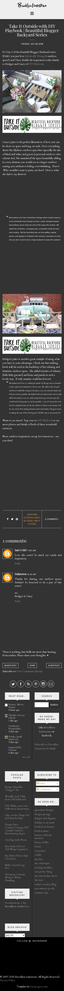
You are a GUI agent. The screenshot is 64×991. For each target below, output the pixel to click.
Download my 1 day (15, 903)
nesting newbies (43, 867)
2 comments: (51, 519)
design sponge (43, 814)
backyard (32, 514)
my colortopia (42, 863)
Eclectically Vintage (35, 56)
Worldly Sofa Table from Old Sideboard (15, 798)
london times (42, 831)
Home (32, 665)
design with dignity (45, 818)
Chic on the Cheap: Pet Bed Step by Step (17, 817)
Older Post (54, 665)
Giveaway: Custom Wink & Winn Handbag (15, 877)
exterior (28, 517)
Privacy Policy (7, 980)
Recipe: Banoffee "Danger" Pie (14, 788)
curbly (38, 855)
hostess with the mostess (43, 836)
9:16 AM (32, 574)
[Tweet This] (12, 519)
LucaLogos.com (38, 986)
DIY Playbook (36, 64)
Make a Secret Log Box (15, 866)
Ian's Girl (20, 550)
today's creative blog (45, 884)
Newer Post (10, 665)
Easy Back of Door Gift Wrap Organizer (16, 848)
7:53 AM (31, 550)
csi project (40, 850)
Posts (42, 783)
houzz (38, 846)
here (17, 906)
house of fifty (42, 842)
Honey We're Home (16, 706)
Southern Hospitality (14, 727)
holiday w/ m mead (44, 822)
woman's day (41, 892)
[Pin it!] (17, 519)
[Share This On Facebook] (8, 519)
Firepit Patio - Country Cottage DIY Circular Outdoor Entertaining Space (17, 829)
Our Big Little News (16, 840)
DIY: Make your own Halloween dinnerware (17, 807)
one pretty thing (43, 871)
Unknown (21, 574)
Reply (17, 563)
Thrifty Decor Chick (16, 717)
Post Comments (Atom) (29, 671)
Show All (26, 757)
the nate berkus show (46, 876)
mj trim (38, 859)
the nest (39, 880)
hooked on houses (44, 826)
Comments (45, 789)
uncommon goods (44, 888)
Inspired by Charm (14, 749)
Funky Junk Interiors (15, 738)
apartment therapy (44, 810)
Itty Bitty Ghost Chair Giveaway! (16, 857)
